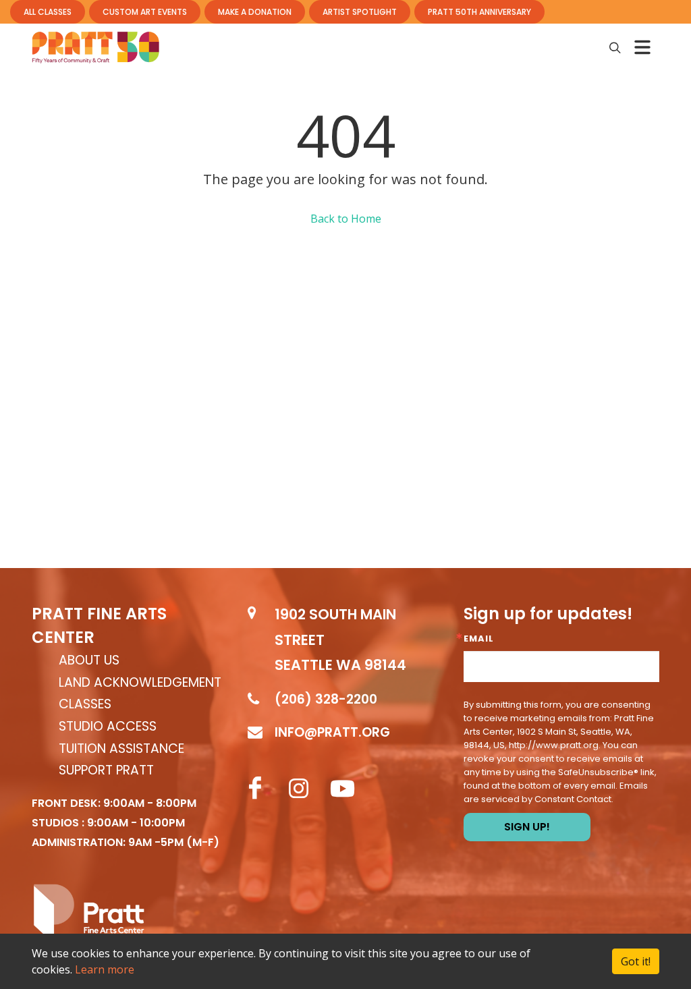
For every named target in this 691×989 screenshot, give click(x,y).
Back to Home (345, 218)
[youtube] (342, 788)
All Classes (48, 12)
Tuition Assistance (121, 749)
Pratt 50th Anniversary (479, 12)
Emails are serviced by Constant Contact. (556, 792)
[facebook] (255, 788)
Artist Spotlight (360, 12)
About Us (89, 660)
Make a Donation (255, 12)
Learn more (104, 969)
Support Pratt (106, 770)
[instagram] (298, 788)
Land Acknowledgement (140, 683)
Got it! (636, 961)
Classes (85, 704)
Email (479, 638)
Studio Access (108, 726)
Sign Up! (527, 827)
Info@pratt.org (332, 732)
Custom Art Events (145, 12)
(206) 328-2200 (326, 699)
